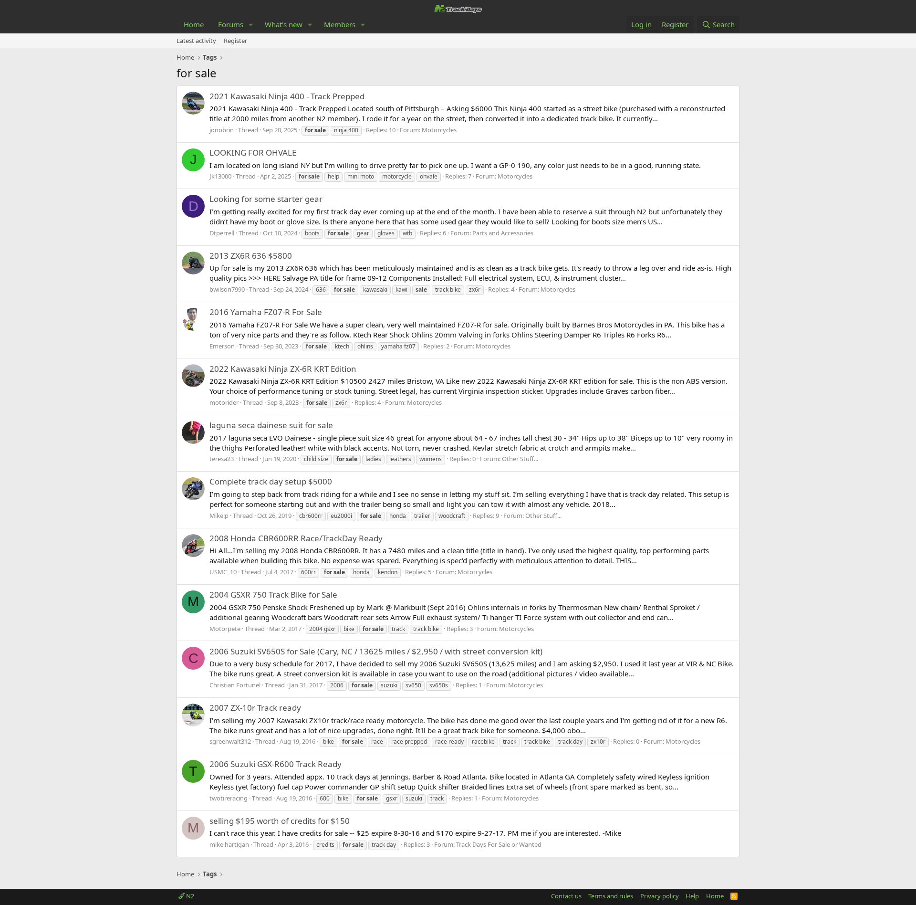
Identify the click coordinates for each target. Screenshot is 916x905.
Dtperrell (221, 233)
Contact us (566, 896)
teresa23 (221, 458)
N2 (189, 896)
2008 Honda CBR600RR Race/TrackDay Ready (296, 538)
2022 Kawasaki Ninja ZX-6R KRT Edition (282, 368)
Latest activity (196, 40)
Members (339, 24)
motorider (224, 402)
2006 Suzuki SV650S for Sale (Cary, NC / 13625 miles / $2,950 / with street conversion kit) (375, 651)
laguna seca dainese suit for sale (271, 425)
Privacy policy (659, 896)
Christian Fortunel (234, 685)
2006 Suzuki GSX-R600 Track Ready (275, 763)
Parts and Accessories (502, 233)
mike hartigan (229, 844)
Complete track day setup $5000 (270, 481)
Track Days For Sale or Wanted (498, 844)
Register (235, 40)
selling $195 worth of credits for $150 (279, 820)
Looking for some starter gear (266, 198)
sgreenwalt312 (230, 741)
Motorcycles (439, 130)
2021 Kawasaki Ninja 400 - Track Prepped (286, 96)
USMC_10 (223, 572)
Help (692, 896)
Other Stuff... (520, 458)
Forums (230, 24)
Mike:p (219, 515)
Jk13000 (220, 176)
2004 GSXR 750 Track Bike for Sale (273, 594)
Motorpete (224, 628)
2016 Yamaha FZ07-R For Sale (265, 311)
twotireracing (228, 798)
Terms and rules (610, 896)
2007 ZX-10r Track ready (255, 707)
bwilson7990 (227, 289)
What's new (283, 24)
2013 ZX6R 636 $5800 (250, 255)
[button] (251, 24)
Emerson (222, 346)
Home (194, 24)
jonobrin (221, 130)
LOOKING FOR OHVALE (252, 152)
